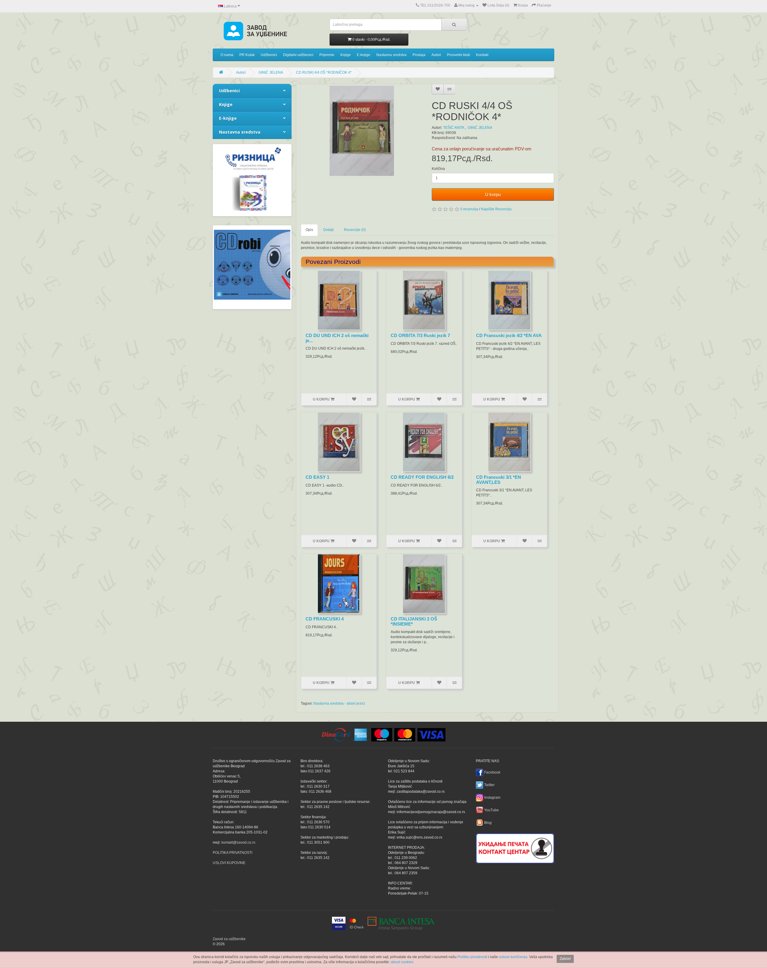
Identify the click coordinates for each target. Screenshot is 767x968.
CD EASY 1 (317, 477)
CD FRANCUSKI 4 (325, 618)
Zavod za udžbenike (229, 939)
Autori (436, 55)
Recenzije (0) (355, 230)
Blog (488, 823)
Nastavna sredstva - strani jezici (339, 703)
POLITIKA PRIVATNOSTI (232, 853)
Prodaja (419, 55)
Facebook (492, 772)
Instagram (492, 797)
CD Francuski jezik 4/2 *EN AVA (509, 335)
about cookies (402, 962)
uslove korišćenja (513, 957)
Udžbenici (269, 55)
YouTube (491, 810)
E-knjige (363, 55)
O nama (227, 55)
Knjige (345, 55)
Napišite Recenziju (496, 209)
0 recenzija (469, 209)
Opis (309, 230)
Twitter (489, 785)
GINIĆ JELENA (271, 72)
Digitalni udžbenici (298, 55)
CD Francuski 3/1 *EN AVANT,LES (498, 480)
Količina (438, 169)
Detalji (328, 230)
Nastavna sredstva (391, 55)
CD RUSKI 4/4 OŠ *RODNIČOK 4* (324, 72)
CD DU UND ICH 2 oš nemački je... (337, 338)
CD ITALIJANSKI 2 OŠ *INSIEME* (414, 621)
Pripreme (326, 55)
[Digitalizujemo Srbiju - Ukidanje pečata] (515, 847)
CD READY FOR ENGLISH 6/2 (422, 477)
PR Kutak (247, 55)
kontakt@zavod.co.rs (238, 842)
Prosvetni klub (458, 55)
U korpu (493, 194)
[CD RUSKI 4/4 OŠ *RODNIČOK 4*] (362, 130)
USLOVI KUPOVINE (229, 863)
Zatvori (565, 959)
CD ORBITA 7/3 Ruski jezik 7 (420, 335)
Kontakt (482, 55)
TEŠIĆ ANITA (453, 128)
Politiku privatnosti (472, 957)
